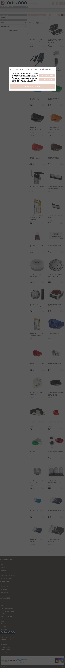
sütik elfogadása (32, 86)
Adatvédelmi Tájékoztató (47, 75)
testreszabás (47, 79)
